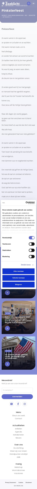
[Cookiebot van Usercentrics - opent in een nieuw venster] (26, 202)
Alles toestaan (18, 271)
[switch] (32, 244)
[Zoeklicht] (11, 3)
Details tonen (26, 265)
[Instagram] (24, 404)
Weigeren (18, 284)
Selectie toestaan (18, 278)
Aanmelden (17, 396)
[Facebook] (18, 404)
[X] (11, 404)
